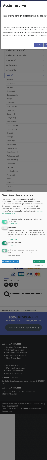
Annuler (38, 44)
